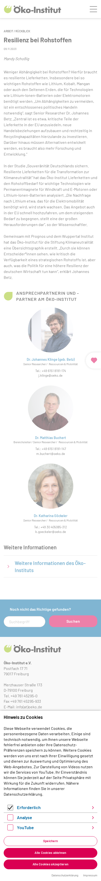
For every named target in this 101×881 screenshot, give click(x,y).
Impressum (90, 875)
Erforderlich (29, 807)
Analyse (24, 817)
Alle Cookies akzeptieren (50, 864)
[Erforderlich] (10, 809)
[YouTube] (10, 828)
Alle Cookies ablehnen (50, 853)
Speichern (50, 841)
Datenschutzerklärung (23, 794)
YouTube (25, 827)
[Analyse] (10, 818)
